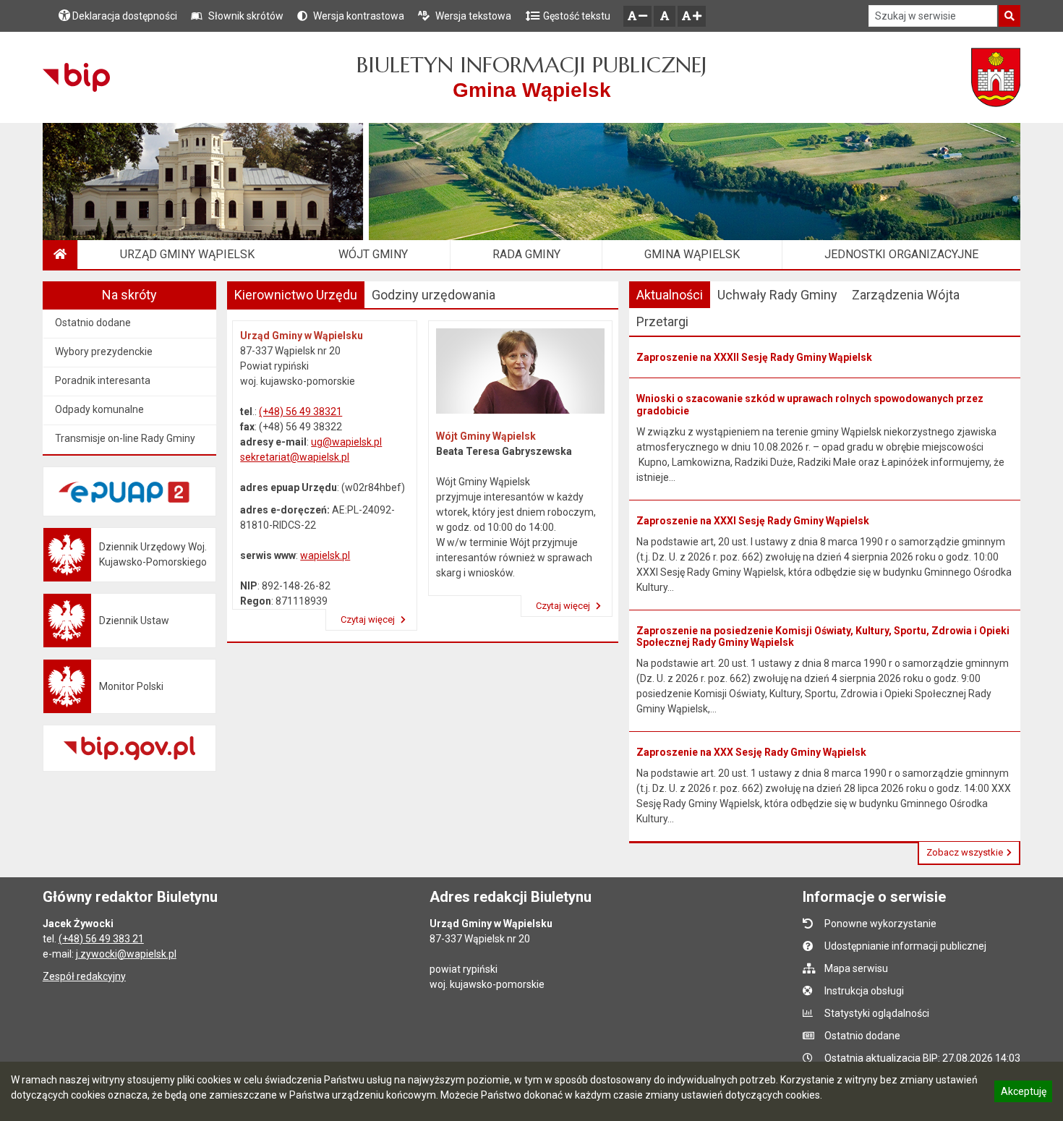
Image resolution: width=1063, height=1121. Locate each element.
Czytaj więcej (369, 619)
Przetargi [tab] (662, 321)
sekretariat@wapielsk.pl (294, 457)
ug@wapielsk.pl (346, 442)
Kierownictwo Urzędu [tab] (295, 294)
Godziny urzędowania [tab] (433, 294)
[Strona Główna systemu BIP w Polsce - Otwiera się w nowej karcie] (76, 77)
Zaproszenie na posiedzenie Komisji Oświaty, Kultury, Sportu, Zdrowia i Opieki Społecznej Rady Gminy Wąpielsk (822, 637)
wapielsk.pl (325, 555)
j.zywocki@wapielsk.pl (126, 954)
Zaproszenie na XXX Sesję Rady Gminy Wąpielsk (751, 752)
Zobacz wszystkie (964, 852)
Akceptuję (1023, 1093)
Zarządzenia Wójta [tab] (906, 294)
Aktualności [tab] (669, 294)
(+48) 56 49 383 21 (101, 939)
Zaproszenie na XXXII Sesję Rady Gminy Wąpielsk (754, 357)
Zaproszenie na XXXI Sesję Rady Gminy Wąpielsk (752, 521)
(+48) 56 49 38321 (300, 411)
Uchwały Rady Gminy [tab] (777, 294)
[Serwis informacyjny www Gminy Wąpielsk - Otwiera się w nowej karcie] (996, 77)
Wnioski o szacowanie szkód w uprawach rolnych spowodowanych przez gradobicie (809, 405)
